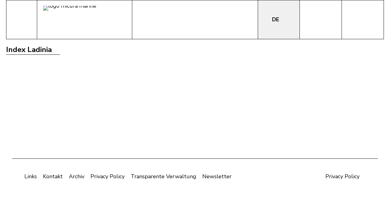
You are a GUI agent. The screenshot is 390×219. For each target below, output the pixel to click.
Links (30, 176)
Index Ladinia (29, 49)
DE (276, 19)
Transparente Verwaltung (163, 176)
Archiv (76, 176)
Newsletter (217, 176)
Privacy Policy (107, 176)
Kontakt (53, 176)
